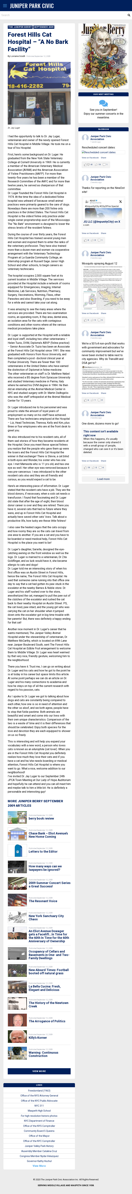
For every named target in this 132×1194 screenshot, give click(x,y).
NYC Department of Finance (39, 1120)
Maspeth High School (39, 1110)
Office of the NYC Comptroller (39, 1141)
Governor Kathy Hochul (39, 1161)
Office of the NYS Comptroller (39, 1126)
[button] (5, 6)
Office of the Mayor (39, 1136)
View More (39, 1071)
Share (103, 158)
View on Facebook (90, 158)
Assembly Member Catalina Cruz (39, 1151)
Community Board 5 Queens (39, 1131)
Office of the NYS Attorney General (39, 1095)
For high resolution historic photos (39, 1115)
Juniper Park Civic (32, 6)
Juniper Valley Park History (39, 1146)
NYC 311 (39, 1105)
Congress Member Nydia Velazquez (39, 1156)
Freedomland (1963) (39, 1090)
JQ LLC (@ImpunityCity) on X (101, 221)
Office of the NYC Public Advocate (39, 1100)
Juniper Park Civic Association (100, 138)
